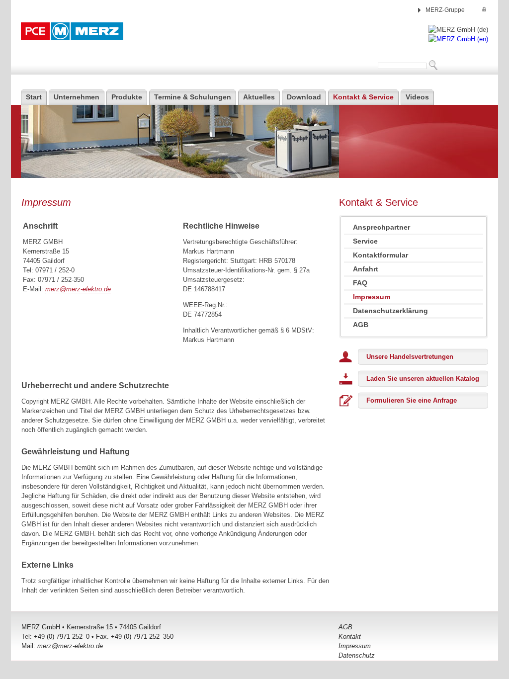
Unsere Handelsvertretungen (409, 356)
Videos (417, 97)
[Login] (484, 9)
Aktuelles (259, 97)
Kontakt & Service (363, 97)
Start (34, 97)
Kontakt (350, 636)
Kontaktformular (380, 255)
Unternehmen (76, 97)
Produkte (126, 97)
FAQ (360, 283)
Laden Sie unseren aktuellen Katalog (422, 378)
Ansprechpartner (381, 227)
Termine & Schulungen (192, 97)
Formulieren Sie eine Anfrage (411, 400)
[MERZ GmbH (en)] (458, 39)
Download (304, 97)
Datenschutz (357, 655)
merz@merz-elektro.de (78, 289)
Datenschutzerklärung (390, 311)
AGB (360, 325)
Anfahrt (365, 269)
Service (365, 241)
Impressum (355, 646)
